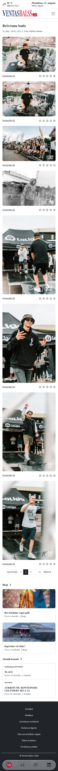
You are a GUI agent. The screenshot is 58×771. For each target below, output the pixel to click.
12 (40, 572)
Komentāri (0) (8, 76)
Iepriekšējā (12, 572)
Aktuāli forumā (10, 659)
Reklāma (29, 715)
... (35, 572)
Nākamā (47, 572)
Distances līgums (29, 728)
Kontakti (29, 709)
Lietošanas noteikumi (29, 721)
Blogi (5, 584)
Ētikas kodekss (29, 740)
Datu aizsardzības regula (29, 734)
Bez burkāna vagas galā (17, 612)
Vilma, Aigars (37, 5)
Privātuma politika (29, 746)
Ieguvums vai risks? (14, 646)
